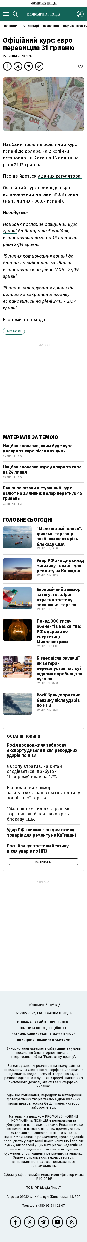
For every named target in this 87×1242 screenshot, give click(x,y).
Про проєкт (60, 1022)
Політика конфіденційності (43, 1028)
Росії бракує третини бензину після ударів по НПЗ (58, 700)
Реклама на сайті (31, 1022)
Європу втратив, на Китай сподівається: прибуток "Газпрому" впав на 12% (34, 771)
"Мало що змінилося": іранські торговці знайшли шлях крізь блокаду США (59, 536)
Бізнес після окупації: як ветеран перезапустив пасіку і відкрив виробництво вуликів (59, 668)
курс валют (14, 331)
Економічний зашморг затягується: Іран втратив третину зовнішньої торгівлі (59, 597)
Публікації (30, 26)
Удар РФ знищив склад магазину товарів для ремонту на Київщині (60, 566)
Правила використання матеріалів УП (43, 1034)
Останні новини (23, 736)
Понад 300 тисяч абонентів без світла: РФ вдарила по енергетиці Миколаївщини (59, 631)
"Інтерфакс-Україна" (61, 1070)
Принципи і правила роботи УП (43, 1040)
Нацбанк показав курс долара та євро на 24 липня (42, 469)
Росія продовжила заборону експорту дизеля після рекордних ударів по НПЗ (42, 750)
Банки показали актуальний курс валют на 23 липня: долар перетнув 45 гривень (42, 493)
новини (10, 26)
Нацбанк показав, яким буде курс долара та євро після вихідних (37, 448)
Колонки (51, 26)
